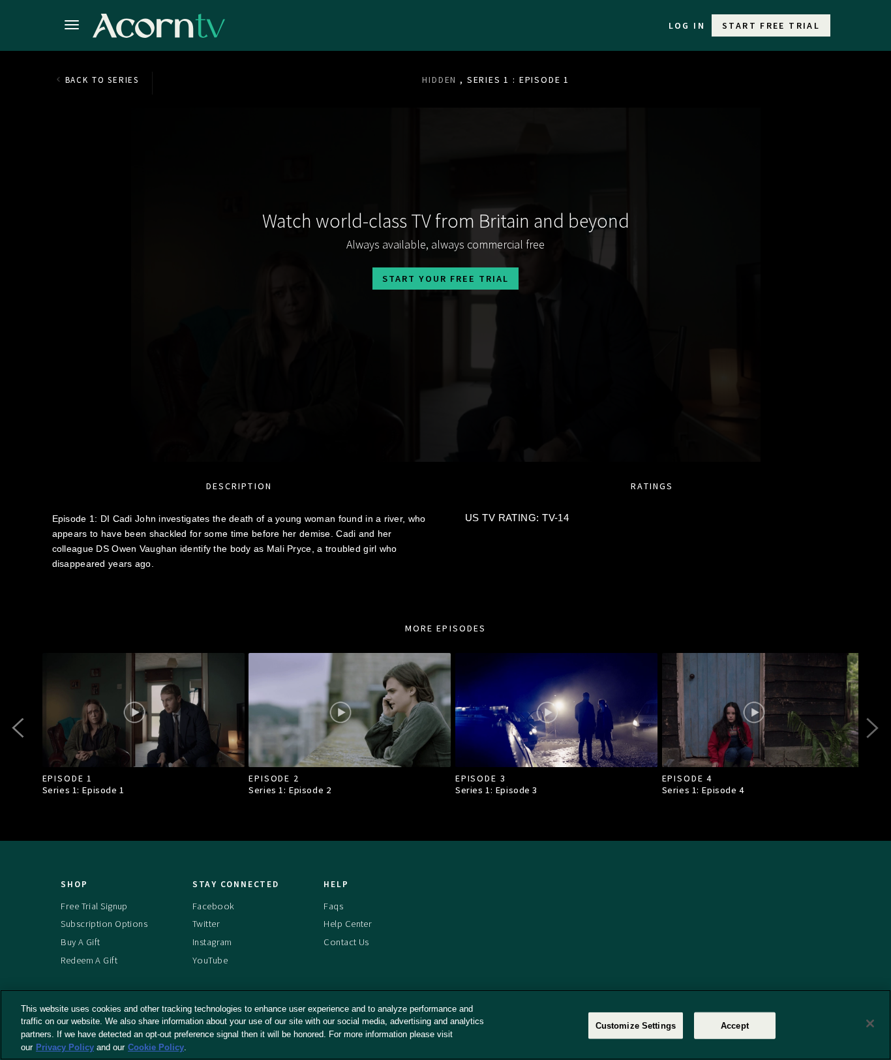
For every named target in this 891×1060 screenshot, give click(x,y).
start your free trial (445, 278)
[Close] (870, 1023)
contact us (346, 942)
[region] (445, 1025)
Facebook (213, 906)
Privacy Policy (65, 1047)
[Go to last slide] (20, 728)
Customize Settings (636, 1026)
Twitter (206, 924)
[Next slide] (871, 728)
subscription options (104, 924)
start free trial (771, 25)
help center (348, 924)
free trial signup (94, 906)
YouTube (210, 960)
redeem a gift (89, 960)
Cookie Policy (156, 1047)
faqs (333, 906)
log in (687, 25)
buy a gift (80, 942)
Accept (735, 1026)
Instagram (212, 942)
